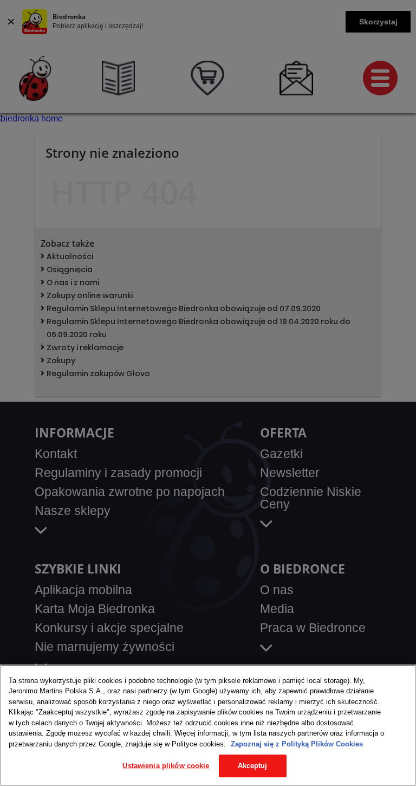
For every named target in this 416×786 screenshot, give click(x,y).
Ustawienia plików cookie (165, 766)
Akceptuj (253, 766)
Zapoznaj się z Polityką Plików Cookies (297, 744)
